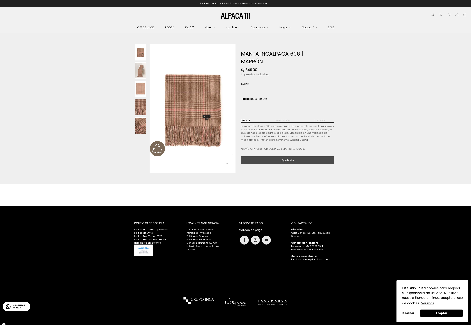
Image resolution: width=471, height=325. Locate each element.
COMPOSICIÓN (282, 120)
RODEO (169, 27)
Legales (191, 249)
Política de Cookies (197, 236)
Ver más (427, 303)
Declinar (408, 313)
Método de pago (250, 230)
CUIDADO (319, 120)
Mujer (208, 27)
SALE (331, 27)
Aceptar (441, 313)
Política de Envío (143, 232)
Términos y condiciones (200, 229)
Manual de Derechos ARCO (202, 242)
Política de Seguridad (199, 239)
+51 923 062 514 (314, 246)
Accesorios (258, 27)
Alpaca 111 (308, 27)
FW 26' (189, 27)
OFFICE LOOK (145, 27)
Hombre (231, 27)
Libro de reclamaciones (147, 242)
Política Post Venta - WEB (148, 236)
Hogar (283, 27)
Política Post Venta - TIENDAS (150, 239)
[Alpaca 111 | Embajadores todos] (235, 15)
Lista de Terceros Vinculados (203, 246)
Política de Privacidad (199, 232)
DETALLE (245, 120)
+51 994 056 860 (313, 249)
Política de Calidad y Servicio (150, 229)
